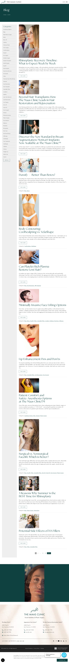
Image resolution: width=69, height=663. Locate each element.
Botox (4, 37)
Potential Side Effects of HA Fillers (39, 531)
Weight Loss (5, 151)
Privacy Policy (36, 648)
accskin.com (29, 632)
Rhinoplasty (5, 128)
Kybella (4, 94)
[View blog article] (29, 41)
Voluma (5, 149)
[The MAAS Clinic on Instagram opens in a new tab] (54, 641)
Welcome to (34, 584)
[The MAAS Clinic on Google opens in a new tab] (61, 641)
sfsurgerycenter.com (49, 632)
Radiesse (5, 123)
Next (49, 553)
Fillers (4, 76)
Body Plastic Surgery (7, 34)
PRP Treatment (38, 285)
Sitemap (42, 648)
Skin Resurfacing (6, 133)
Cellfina (5, 42)
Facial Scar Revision (7, 70)
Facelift (4, 65)
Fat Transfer (5, 73)
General (5, 81)
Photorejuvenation (7, 115)
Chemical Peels (6, 44)
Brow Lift (5, 39)
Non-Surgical (6, 110)
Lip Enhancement (6, 99)
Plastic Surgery (6, 117)
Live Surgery (5, 102)
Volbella (5, 146)
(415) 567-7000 (38, 658)
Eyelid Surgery (6, 63)
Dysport (5, 52)
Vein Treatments (6, 141)
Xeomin (4, 156)
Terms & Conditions (29, 648)
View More (23, 76)
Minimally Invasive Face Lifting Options (42, 305)
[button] (3, 660)
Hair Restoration (6, 83)
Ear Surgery (5, 55)
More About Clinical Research (11, 635)
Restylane (5, 125)
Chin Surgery (6, 47)
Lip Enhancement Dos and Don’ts (39, 359)
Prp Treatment (6, 120)
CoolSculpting (6, 50)
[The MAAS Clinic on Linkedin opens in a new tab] (63, 641)
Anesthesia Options (7, 29)
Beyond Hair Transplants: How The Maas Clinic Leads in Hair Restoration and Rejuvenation (37, 100)
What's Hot (5, 154)
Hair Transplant (6, 86)
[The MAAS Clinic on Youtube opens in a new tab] (58, 641)
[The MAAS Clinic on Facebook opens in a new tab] (56, 641)
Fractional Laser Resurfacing (9, 78)
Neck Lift (5, 107)
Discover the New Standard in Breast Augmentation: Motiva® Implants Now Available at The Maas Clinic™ (41, 140)
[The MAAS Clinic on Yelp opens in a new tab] (66, 641)
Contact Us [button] (62, 660)
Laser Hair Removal (7, 96)
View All (6, 160)
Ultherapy (5, 136)
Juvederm (5, 91)
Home (5, 14)
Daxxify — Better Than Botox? (37, 175)
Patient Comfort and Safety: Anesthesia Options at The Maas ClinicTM (35, 398)
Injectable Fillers (6, 89)
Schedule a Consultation (34, 596)
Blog (9, 14)
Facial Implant (6, 68)
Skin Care (5, 130)
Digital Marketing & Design (62, 648)
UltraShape (5, 138)
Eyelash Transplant (7, 60)
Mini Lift (5, 104)
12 (45, 553)
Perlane (5, 112)
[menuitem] (54, 641)
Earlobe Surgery (6, 57)
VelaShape (5, 143)
